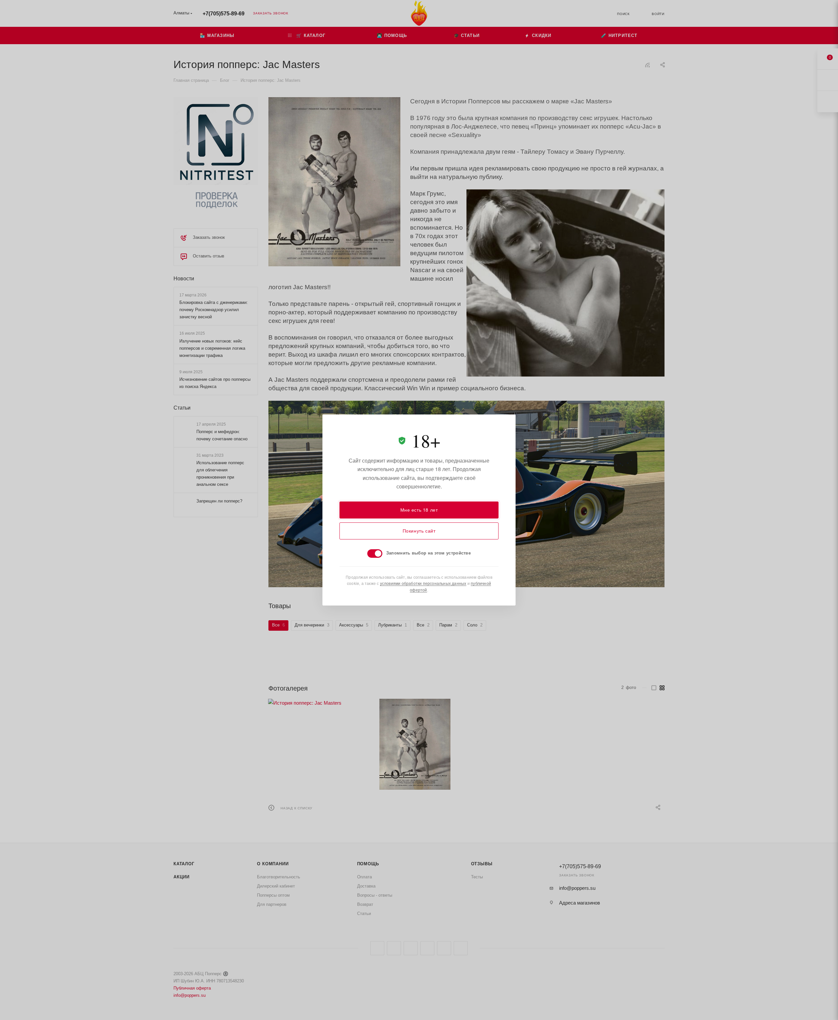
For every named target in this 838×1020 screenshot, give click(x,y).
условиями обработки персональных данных (423, 583)
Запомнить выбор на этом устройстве (428, 553)
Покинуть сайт (419, 530)
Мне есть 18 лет (419, 509)
